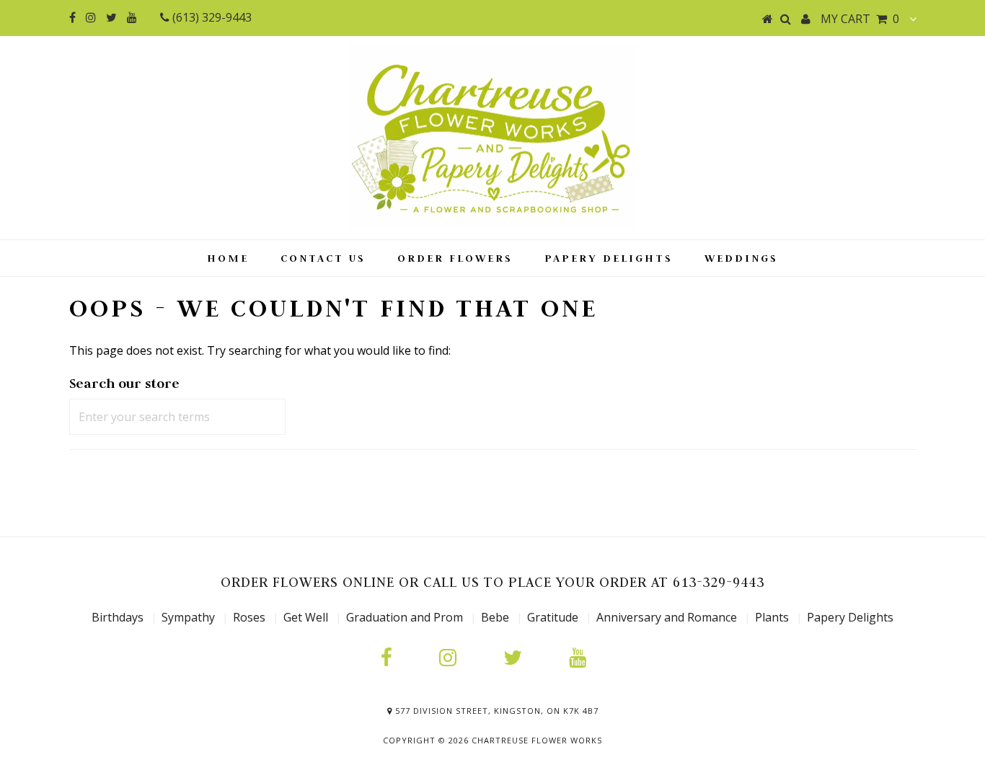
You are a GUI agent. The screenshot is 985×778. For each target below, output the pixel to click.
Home (228, 258)
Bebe (495, 617)
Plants (773, 617)
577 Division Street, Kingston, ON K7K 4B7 (495, 710)
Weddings (741, 258)
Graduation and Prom (404, 617)
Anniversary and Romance (666, 617)
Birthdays (119, 617)
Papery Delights (608, 258)
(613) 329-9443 (210, 17)
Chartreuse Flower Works (537, 740)
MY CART (860, 19)
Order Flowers (455, 258)
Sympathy (188, 617)
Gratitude (554, 617)
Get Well (305, 617)
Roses (249, 617)
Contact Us (323, 258)
